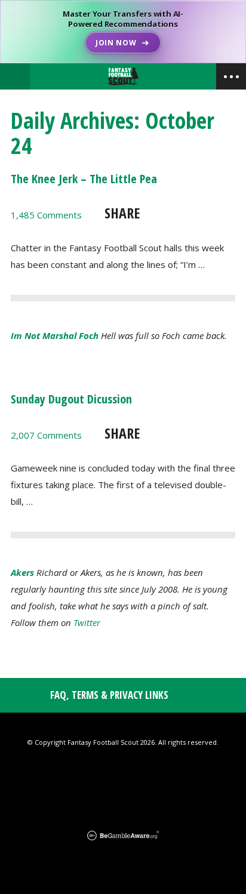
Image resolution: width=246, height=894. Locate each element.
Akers (22, 572)
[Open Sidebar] (231, 76)
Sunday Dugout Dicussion (71, 399)
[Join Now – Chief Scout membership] (123, 32)
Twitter (86, 622)
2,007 (46, 435)
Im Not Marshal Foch (55, 335)
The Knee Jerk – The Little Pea (84, 179)
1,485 (46, 215)
